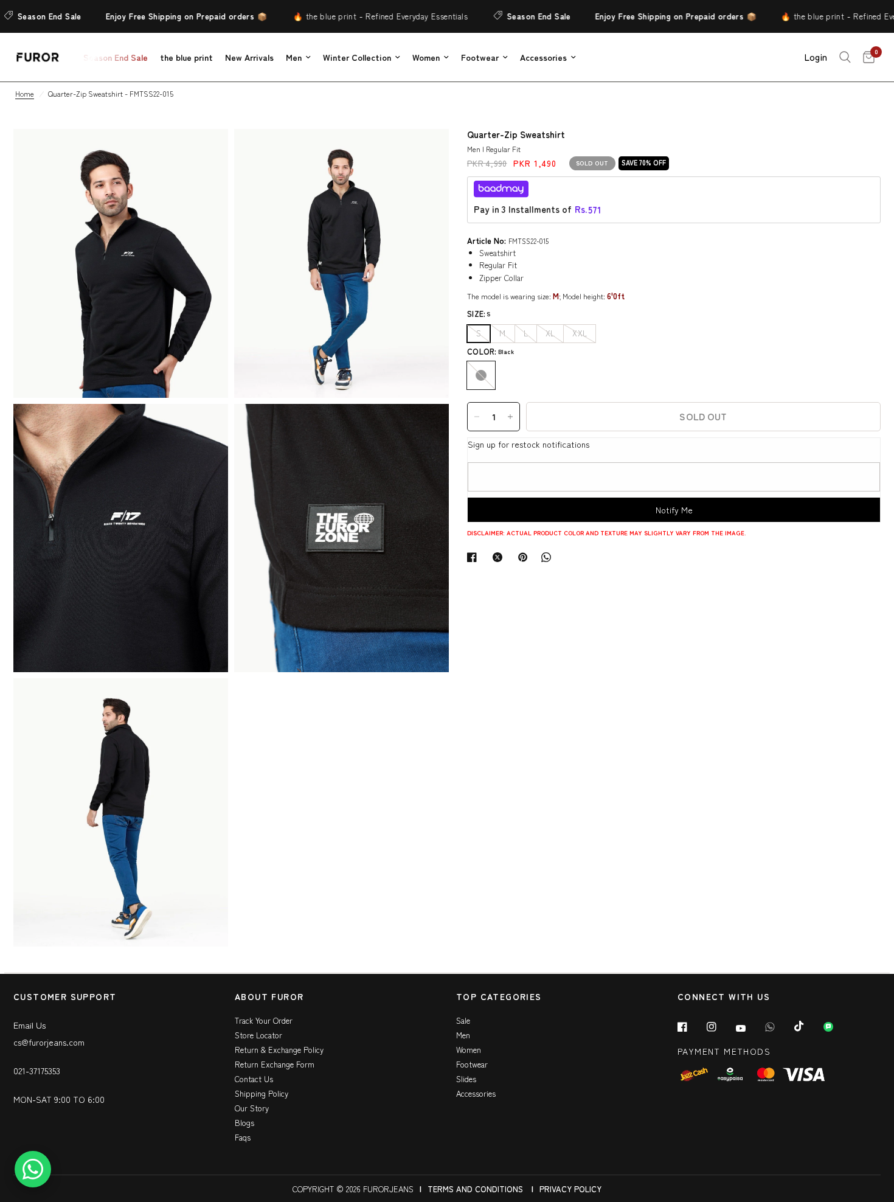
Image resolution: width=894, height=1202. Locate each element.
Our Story (252, 1108)
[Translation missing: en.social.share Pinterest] (525, 557)
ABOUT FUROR (269, 997)
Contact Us (254, 1079)
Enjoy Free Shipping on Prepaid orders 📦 (167, 16)
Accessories (543, 57)
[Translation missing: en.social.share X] (500, 557)
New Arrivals (249, 57)
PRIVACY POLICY (570, 1189)
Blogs (244, 1122)
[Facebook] (690, 1026)
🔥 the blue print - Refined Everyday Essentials (361, 16)
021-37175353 (36, 1071)
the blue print (186, 57)
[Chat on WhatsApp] (33, 1169)
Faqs (243, 1137)
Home (24, 93)
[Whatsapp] (778, 1026)
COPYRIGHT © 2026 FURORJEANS (353, 1189)
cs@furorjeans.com (49, 1042)
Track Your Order (264, 1020)
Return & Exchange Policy (279, 1049)
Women (426, 57)
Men (294, 57)
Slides (466, 1079)
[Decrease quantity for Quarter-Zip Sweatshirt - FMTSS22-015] (477, 417)
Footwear (480, 57)
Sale (463, 1020)
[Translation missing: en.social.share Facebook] (474, 557)
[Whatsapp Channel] (836, 1026)
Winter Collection (357, 57)
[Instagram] (720, 1026)
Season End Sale (520, 16)
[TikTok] (807, 1026)
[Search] (845, 57)
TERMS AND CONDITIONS (475, 1189)
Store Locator (258, 1035)
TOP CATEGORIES (499, 997)
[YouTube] (749, 1028)
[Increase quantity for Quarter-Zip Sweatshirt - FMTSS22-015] (510, 417)
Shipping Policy (261, 1093)
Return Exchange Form (274, 1064)
